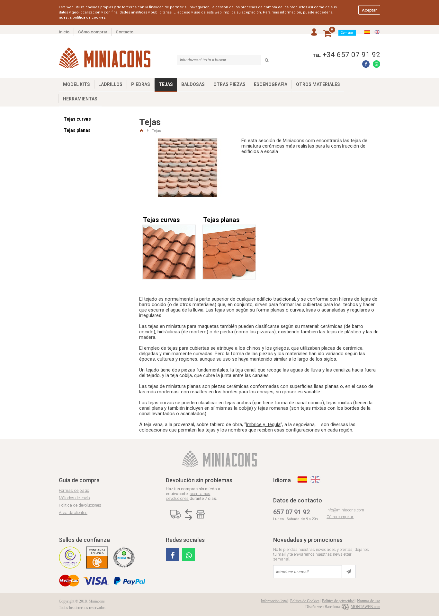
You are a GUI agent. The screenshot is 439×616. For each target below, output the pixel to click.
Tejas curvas (77, 119)
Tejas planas (77, 130)
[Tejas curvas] (169, 229)
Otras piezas (229, 84)
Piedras (140, 84)
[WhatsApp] (376, 64)
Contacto (124, 32)
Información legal (274, 601)
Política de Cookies (304, 601)
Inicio (64, 32)
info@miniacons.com (345, 510)
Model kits (76, 84)
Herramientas (80, 98)
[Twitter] (172, 554)
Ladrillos (110, 84)
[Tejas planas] (229, 229)
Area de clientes (73, 512)
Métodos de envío (74, 497)
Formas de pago (74, 490)
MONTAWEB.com (365, 606)
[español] (367, 32)
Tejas (166, 84)
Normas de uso (368, 601)
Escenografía (270, 84)
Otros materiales (318, 84)
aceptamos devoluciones (188, 496)
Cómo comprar (92, 32)
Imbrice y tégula (263, 424)
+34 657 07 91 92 (351, 54)
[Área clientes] (314, 32)
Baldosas (193, 84)
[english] (377, 32)
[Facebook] (366, 64)
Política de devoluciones (80, 505)
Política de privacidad (338, 601)
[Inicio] (141, 131)
